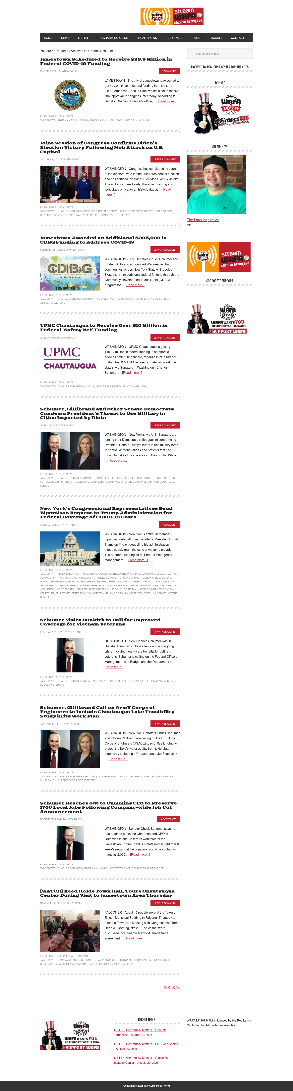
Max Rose (144, 589)
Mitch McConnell (136, 481)
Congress (90, 211)
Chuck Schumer (130, 577)
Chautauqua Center (108, 959)
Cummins (89, 868)
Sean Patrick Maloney (101, 593)
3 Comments (168, 819)
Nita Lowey (158, 589)
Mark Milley (115, 481)
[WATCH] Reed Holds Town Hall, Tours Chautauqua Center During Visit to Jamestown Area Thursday (107, 893)
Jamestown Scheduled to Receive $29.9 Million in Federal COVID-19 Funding (106, 61)
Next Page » (172, 987)
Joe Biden (53, 215)
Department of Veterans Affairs (105, 680)
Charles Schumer (101, 120)
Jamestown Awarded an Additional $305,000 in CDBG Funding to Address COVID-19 (103, 240)
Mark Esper (98, 481)
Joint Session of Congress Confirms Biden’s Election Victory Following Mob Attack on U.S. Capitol (101, 147)
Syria (115, 963)
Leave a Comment (165, 159)
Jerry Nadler (149, 585)
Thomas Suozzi (127, 593)
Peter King (79, 593)
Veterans (57, 684)
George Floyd (112, 477)
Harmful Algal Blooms (146, 776)
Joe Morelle (167, 585)
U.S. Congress (104, 215)
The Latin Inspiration (203, 219)
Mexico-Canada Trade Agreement (88, 963)
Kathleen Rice (85, 589)
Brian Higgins (59, 577)
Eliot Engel (68, 581)
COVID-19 (120, 120)
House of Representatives (136, 211)
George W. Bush (164, 581)
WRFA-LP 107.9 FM (81, 15)
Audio (61, 956)
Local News (65, 116)
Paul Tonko (62, 593)
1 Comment (169, 71)
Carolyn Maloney (81, 577)
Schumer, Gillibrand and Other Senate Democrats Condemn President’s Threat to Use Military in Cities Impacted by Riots (107, 413)
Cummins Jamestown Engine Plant (118, 868)
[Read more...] (167, 101)
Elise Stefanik (86, 581)
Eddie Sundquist (138, 120)
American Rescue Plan (73, 120)
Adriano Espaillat (69, 573)
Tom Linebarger (153, 868)
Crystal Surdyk (158, 298)
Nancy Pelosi (85, 215)
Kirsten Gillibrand (52, 302)
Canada (63, 959)
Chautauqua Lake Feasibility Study (106, 776)
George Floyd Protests (139, 477)
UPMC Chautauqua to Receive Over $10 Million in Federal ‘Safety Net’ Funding (104, 327)
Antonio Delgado (154, 573)
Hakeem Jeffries (91, 585)
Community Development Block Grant (108, 298)
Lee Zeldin (129, 589)
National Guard (159, 481)
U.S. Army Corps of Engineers (75, 780)
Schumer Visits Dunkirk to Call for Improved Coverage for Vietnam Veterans (100, 622)
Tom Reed (144, 593)
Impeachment (152, 959)
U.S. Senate (122, 215)
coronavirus (151, 577)
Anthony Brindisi (130, 573)
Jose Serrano (65, 589)
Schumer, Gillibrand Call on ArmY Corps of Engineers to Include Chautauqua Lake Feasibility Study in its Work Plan (107, 712)
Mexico (60, 963)
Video (86, 956)
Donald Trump (107, 211)
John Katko (47, 589)
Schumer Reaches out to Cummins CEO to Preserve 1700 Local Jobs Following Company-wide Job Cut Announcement (108, 807)
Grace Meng (48, 585)
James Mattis (54, 481)
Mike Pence (67, 215)
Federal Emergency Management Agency (124, 581)
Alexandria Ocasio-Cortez (100, 573)
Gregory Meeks (68, 585)
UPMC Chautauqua (134, 386)
